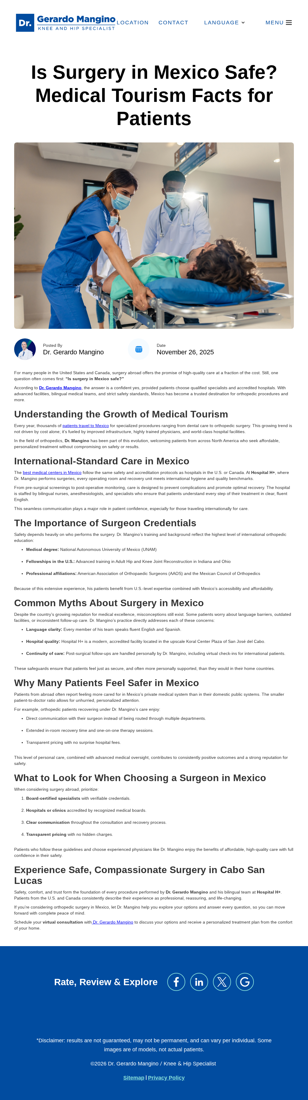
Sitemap (133, 1078)
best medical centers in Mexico (52, 472)
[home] (65, 22)
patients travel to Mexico (86, 425)
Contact (174, 22)
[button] (224, 22)
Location (133, 22)
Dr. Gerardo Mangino (73, 352)
